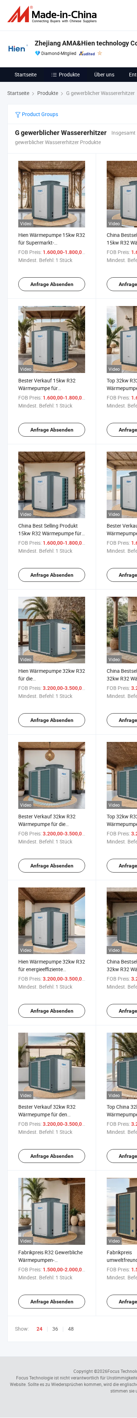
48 (71, 1328)
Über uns (104, 74)
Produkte (69, 74)
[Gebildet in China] (53, 14)
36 (55, 1328)
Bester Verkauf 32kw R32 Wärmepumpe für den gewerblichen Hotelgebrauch (50, 1114)
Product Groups (39, 114)
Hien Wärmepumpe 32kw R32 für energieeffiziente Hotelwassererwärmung (51, 969)
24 (39, 1329)
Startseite (26, 74)
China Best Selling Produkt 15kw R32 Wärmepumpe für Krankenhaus (49, 533)
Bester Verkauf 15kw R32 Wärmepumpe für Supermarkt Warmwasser (47, 388)
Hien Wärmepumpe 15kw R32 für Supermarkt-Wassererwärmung (51, 242)
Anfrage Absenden (51, 284)
